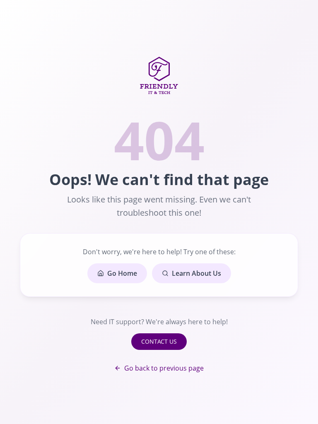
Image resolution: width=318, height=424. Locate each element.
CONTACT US (159, 341)
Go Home (122, 273)
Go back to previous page (164, 368)
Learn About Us (196, 273)
